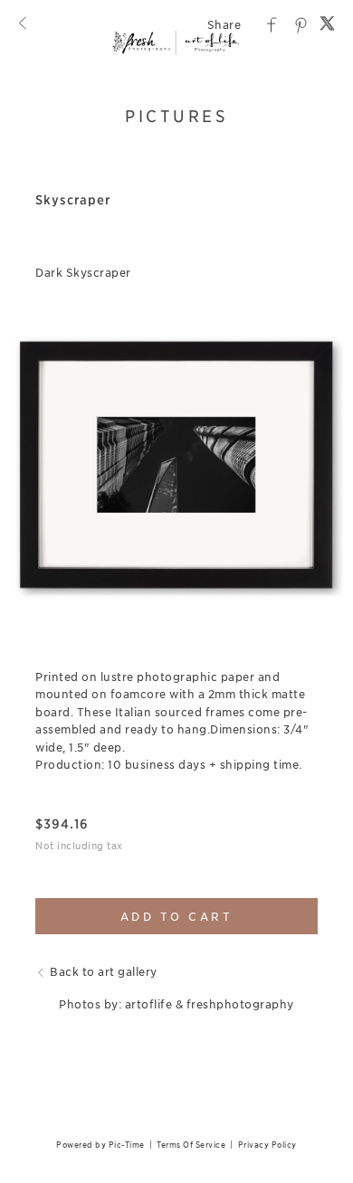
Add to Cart (177, 916)
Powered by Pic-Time (100, 1145)
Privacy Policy (267, 1145)
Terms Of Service (191, 1145)
